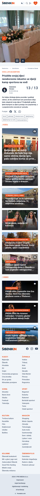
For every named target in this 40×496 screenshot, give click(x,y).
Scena (4, 389)
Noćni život (6, 395)
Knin (23, 365)
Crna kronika (6, 377)
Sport (24, 389)
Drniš (24, 368)
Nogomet (25, 392)
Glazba (4, 398)
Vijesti (5, 357)
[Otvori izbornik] (35, 3)
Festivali (5, 400)
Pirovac (25, 377)
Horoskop (25, 441)
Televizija (5, 403)
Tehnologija (26, 427)
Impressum (20, 480)
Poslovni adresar (28, 465)
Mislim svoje (6, 468)
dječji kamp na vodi (9, 120)
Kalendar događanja (29, 459)
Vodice (24, 360)
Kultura (5, 416)
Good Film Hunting (9, 465)
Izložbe (4, 430)
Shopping (25, 418)
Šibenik (4, 362)
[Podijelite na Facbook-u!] (10, 111)
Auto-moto (26, 430)
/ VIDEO (5, 277)
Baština (5, 433)
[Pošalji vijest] (30, 3)
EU (3, 368)
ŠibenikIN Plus (28, 454)
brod (4, 116)
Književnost (6, 427)
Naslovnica (5, 68)
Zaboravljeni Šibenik (9, 462)
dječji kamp (29, 116)
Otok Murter (15, 68)
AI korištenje (20, 490)
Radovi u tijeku (27, 462)
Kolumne (6, 454)
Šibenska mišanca (8, 471)
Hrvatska (5, 365)
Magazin (26, 416)
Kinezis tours (19, 116)
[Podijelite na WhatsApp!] (19, 111)
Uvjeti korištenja (20, 483)
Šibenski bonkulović (9, 456)
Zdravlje (25, 424)
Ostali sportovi (27, 409)
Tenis (24, 406)
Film (3, 424)
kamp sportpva (22, 120)
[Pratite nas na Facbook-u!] (27, 349)
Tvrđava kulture (8, 418)
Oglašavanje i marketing (20, 486)
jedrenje (10, 116)
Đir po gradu (6, 380)
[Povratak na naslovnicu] (11, 3)
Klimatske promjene (9, 382)
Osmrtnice (26, 456)
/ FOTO (5, 125)
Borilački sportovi (28, 400)
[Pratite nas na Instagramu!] (32, 349)
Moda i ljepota (27, 421)
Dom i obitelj (26, 436)
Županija (26, 357)
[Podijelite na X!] (15, 111)
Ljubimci (25, 444)
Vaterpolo (25, 403)
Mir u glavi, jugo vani (9, 459)
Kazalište (5, 421)
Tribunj (24, 362)
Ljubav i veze (27, 438)
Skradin (25, 371)
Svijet (4, 371)
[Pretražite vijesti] (27, 3)
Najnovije (5, 360)
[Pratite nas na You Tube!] (36, 348)
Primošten (26, 380)
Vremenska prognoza (10, 374)
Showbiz (5, 392)
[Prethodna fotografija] (4, 38)
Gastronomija (27, 433)
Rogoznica (26, 382)
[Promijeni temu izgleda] (23, 3)
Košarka (25, 395)
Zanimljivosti (26, 447)
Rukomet (25, 398)
